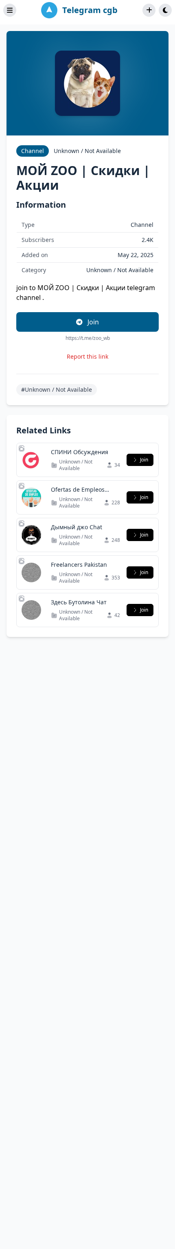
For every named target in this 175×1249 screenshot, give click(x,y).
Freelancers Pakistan (79, 564)
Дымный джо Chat (76, 527)
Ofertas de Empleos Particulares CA (78, 493)
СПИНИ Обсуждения (79, 452)
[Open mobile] (165, 10)
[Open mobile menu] (9, 10)
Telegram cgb (90, 10)
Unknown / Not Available (87, 151)
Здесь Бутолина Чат (79, 602)
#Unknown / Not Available (56, 389)
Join (92, 321)
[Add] (148, 10)
